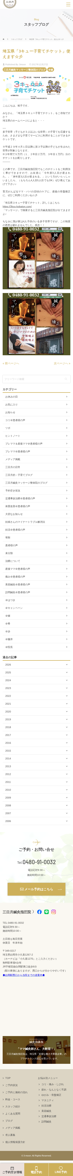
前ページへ (12, 363)
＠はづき (10, 600)
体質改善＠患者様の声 (17, 506)
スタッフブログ (16, 39)
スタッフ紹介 (12, 1106)
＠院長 (9, 647)
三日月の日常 (12, 467)
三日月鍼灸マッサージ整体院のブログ (25, 69)
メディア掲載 (12, 459)
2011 (8, 782)
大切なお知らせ (14, 514)
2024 (8, 680)
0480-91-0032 (39, 862)
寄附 (7, 537)
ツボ (7, 428)
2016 (8, 742)
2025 (8, 672)
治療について (12, 561)
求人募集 (10, 1135)
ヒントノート (12, 435)
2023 (8, 688)
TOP (7, 1078)
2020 (8, 711)
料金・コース (12, 1099)
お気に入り (11, 404)
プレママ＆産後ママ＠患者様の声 (24, 443)
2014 (8, 758)
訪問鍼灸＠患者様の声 (17, 592)
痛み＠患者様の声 (15, 576)
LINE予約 (61, 1172)
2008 (8, 805)
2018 (8, 727)
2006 (8, 821)
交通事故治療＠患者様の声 (20, 498)
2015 (8, 750)
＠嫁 (50, 69)
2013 (8, 766)
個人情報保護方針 (15, 1142)
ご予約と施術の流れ (16, 1092)
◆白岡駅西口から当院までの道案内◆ (24, 975)
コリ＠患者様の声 (15, 420)
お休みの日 (11, 396)
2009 (8, 797)
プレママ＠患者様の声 (17, 451)
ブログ (9, 1120)
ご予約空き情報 (12, 1172)
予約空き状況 (12, 490)
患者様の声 (11, 545)
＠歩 (7, 631)
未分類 (9, 553)
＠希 (7, 623)
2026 (8, 664)
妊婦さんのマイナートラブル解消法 (25, 521)
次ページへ (61, 363)
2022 (8, 696)
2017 (8, 735)
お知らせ (10, 412)
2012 (8, 774)
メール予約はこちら (38, 889)
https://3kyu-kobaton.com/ (17, 206)
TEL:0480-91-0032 (13, 922)
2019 (8, 719)
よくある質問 (12, 1113)
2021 (8, 703)
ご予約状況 (11, 1085)
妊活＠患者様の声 (15, 529)
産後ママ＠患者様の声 (17, 568)
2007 (8, 813)
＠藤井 (9, 639)
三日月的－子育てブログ (19, 474)
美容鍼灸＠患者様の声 (17, 584)
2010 (8, 789)
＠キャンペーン (14, 607)
